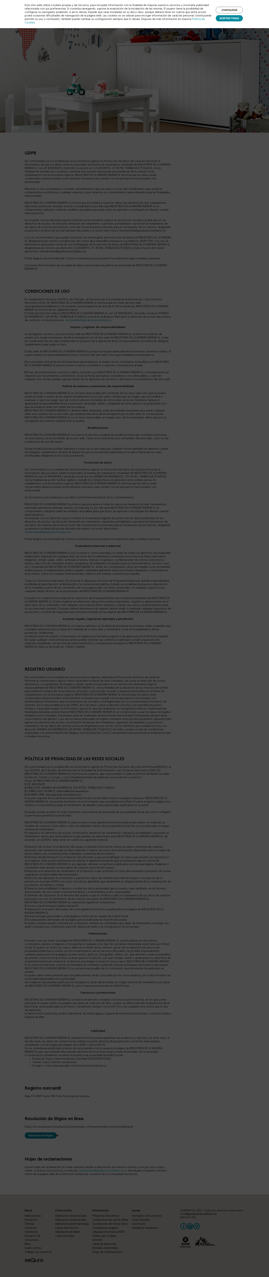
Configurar (229, 10)
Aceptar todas (229, 18)
